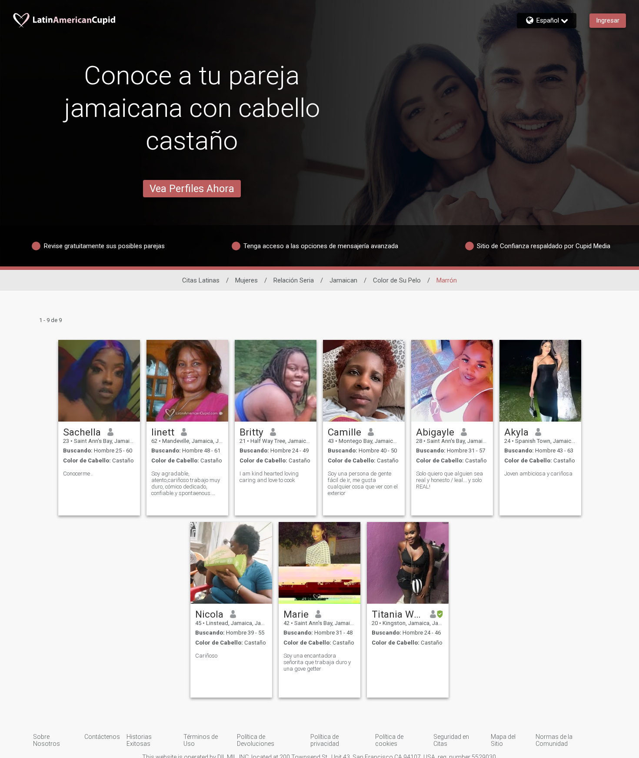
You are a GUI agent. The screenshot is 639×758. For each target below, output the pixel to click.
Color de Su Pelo (397, 280)
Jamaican (343, 280)
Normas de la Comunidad (554, 740)
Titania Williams (397, 614)
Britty (251, 432)
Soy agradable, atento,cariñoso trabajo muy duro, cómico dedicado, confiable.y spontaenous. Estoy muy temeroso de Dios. (185, 483)
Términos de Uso (200, 740)
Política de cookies (389, 740)
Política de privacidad (324, 740)
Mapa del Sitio (503, 740)
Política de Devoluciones (255, 740)
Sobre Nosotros (46, 740)
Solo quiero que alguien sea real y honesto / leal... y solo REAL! (449, 480)
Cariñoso (206, 655)
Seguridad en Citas (451, 740)
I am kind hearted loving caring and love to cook (269, 476)
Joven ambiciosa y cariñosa (538, 473)
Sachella (82, 432)
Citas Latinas (201, 280)
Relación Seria (293, 280)
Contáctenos (102, 736)
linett (162, 432)
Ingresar (607, 20)
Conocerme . (78, 473)
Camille (344, 432)
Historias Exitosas (139, 740)
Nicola (209, 614)
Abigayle (435, 432)
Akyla (516, 432)
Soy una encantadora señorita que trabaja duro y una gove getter (317, 662)
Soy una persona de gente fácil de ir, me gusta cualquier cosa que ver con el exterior (363, 483)
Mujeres (246, 280)
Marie (296, 614)
